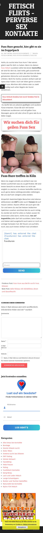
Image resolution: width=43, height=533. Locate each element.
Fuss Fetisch (6, 68)
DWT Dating (8, 53)
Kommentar (4, 314)
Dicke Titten (7, 451)
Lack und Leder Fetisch (12, 476)
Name (3, 341)
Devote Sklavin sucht (11, 448)
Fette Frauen (8, 465)
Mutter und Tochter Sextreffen (15, 481)
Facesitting (7, 462)
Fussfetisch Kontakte (21, 53)
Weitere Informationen (30, 524)
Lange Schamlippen (11, 478)
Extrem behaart (9, 459)
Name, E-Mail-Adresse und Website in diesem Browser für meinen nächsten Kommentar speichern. (20, 359)
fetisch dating (6, 55)
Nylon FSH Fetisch (10, 487)
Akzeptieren (22, 527)
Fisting (5, 467)
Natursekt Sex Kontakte (12, 484)
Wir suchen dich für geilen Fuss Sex (21, 125)
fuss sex (33, 55)
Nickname (11, 404)
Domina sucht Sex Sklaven (13, 454)
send (21, 270)
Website (4, 354)
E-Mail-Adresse (4, 347)
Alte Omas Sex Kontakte (12, 443)
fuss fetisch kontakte (21, 55)
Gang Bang (7, 473)
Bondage (6, 445)
